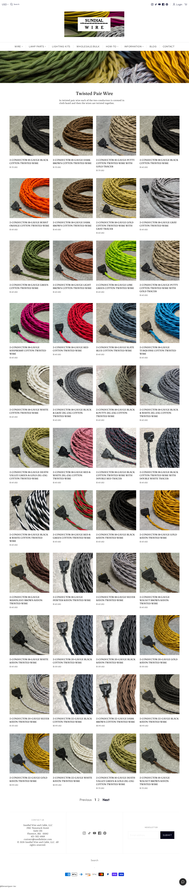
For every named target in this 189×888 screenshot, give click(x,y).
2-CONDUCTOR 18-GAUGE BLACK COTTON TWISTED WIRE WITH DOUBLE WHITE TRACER (159, 475)
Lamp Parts (36, 46)
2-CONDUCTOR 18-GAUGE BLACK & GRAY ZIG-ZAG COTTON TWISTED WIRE (72, 413)
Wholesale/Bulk (88, 46)
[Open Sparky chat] (182, 881)
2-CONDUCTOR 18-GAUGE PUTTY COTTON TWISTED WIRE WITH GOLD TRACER (159, 288)
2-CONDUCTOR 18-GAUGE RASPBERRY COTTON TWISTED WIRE (28, 350)
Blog (153, 46)
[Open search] (11, 4)
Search (16, 4)
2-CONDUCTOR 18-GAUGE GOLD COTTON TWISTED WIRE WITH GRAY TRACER (114, 225)
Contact (168, 46)
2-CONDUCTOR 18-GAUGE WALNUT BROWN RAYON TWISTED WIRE (155, 600)
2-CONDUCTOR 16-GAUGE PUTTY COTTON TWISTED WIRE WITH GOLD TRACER (115, 163)
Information (133, 46)
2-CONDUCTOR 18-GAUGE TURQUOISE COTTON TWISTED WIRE (158, 350)
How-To (111, 46)
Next (106, 800)
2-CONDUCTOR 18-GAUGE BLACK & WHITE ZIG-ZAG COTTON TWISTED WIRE (159, 413)
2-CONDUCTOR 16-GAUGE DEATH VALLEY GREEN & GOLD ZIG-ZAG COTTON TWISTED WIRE (115, 781)
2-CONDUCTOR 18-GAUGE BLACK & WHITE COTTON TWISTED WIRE (29, 537)
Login (179, 4)
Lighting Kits (61, 46)
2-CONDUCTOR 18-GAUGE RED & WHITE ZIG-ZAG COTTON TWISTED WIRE (72, 475)
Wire (18, 46)
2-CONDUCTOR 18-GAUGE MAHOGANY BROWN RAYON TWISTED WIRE (26, 600)
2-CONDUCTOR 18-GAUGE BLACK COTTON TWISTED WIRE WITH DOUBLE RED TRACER (115, 475)
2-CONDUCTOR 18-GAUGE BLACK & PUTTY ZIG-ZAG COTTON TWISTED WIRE (115, 413)
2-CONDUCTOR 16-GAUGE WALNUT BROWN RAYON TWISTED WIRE (155, 781)
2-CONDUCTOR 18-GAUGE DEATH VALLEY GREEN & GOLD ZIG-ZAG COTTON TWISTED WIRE (29, 475)
